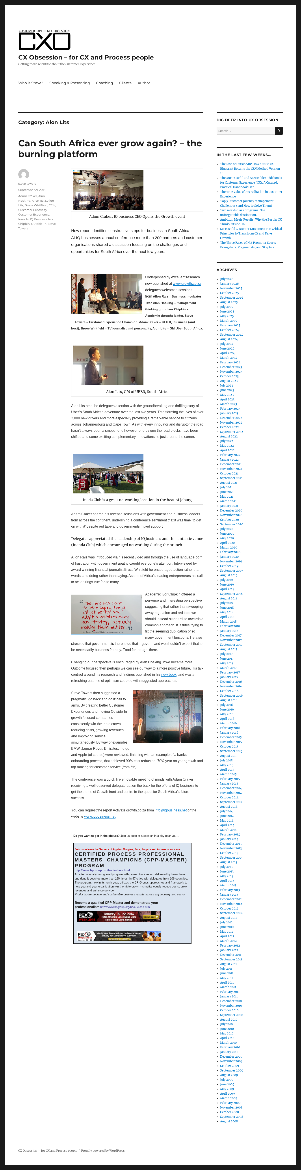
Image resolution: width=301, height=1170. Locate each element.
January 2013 (229, 895)
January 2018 (229, 631)
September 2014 (231, 802)
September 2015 (231, 751)
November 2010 (231, 1006)
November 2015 (231, 742)
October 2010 (229, 1010)
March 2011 (228, 987)
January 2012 (229, 950)
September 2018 (231, 594)
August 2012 (228, 918)
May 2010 (226, 1033)
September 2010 (231, 1015)
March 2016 (228, 723)
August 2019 (229, 575)
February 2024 (230, 362)
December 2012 (231, 899)
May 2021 (226, 497)
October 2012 (229, 908)
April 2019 (227, 589)
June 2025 (227, 311)
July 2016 (226, 705)
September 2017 (231, 645)
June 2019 (227, 584)
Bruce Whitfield (36, 205)
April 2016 (227, 719)
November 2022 (231, 422)
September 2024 (231, 335)
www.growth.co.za (187, 283)
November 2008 (231, 1107)
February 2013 (230, 890)
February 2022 (230, 455)
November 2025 (231, 288)
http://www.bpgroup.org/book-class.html (102, 870)
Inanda (23, 219)
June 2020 (227, 534)
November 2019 (231, 561)
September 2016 (231, 696)
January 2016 (229, 733)
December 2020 (231, 510)
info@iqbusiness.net (171, 810)
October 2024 (229, 330)
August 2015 (228, 756)
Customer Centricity (32, 210)
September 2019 (231, 571)
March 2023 (228, 404)
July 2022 (226, 441)
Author (144, 83)
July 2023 (226, 385)
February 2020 (230, 552)
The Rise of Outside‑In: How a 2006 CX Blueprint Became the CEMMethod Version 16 (250, 168)
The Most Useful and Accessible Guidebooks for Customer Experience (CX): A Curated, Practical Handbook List (251, 182)
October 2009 (229, 1066)
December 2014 (231, 788)
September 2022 (231, 432)
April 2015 (227, 770)
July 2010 (226, 1024)
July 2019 (226, 580)
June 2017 (227, 658)
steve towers (27, 183)
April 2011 (227, 982)
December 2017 (231, 635)
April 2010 (227, 1038)
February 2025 (230, 325)
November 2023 (231, 372)
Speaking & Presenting (69, 83)
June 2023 (227, 390)
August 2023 (229, 381)
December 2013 (231, 844)
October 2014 (229, 797)
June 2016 (227, 709)
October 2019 (229, 566)
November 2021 (231, 469)
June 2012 (227, 927)
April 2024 (227, 353)
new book (169, 674)
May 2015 (226, 765)
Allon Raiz (39, 200)
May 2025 (227, 316)
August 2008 (229, 1121)
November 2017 (231, 640)
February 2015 (230, 779)
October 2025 (229, 293)
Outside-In (38, 223)
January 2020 (229, 557)
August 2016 (229, 700)
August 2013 (228, 862)
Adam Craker (27, 196)
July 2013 (226, 867)
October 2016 (229, 691)
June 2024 (227, 348)
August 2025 (229, 302)
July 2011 (226, 969)
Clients (125, 83)
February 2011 (230, 992)
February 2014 (230, 834)
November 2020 (231, 515)
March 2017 (228, 668)
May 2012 (226, 932)
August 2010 (228, 1019)
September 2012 (231, 913)
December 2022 (231, 418)
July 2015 (226, 760)
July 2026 (226, 279)
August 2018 (228, 598)
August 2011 (228, 964)
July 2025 (226, 307)
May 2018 (226, 612)
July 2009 (226, 1080)
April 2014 (227, 825)
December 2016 (231, 682)
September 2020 (231, 524)
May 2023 (227, 395)
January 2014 (229, 839)
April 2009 (227, 1094)
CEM (52, 205)
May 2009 (227, 1089)
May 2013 (226, 876)
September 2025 (231, 297)
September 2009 (231, 1070)
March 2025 (228, 321)
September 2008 (231, 1117)
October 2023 (229, 376)
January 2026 (229, 284)
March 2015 (228, 774)
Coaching (104, 83)
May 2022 (227, 446)
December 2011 (230, 955)
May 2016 (227, 714)
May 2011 (226, 978)
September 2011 (231, 959)
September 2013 (231, 857)
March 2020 (228, 547)
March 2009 (228, 1098)
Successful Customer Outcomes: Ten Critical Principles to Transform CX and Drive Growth (251, 233)
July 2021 (226, 487)
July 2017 (226, 654)
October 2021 (229, 473)
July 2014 (226, 811)
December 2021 (231, 464)
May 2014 (226, 820)
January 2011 (229, 996)
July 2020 (226, 529)
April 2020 (227, 543)
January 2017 (229, 677)
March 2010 (228, 1043)
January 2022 (229, 459)
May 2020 (227, 538)
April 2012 (227, 936)
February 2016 (230, 728)
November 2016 (231, 686)
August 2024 (229, 339)
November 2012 (231, 904)
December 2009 (231, 1056)
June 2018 (227, 608)
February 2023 (230, 409)
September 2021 (231, 478)
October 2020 (229, 520)
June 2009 (227, 1084)
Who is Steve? (30, 83)
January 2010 (229, 1052)
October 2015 (229, 746)
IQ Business (38, 219)
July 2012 (226, 922)
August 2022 (229, 436)
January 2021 (229, 506)
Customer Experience (33, 214)
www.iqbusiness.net (99, 816)
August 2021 (228, 483)
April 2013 (227, 881)
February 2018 (230, 626)
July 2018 (226, 603)
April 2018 (227, 617)
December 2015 (231, 737)
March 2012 (228, 941)
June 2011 (226, 973)
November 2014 (231, 793)
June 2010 (227, 1029)
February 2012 (230, 945)
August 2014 (228, 807)
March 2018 (228, 621)
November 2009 (231, 1061)
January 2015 (229, 783)
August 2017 (228, 649)
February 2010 (230, 1047)
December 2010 (231, 1001)
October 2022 (229, 427)
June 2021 (227, 492)
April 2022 (227, 450)
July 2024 (226, 344)
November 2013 (231, 848)
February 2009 (230, 1103)
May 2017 (226, 663)
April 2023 (227, 399)
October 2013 (229, 853)
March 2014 (228, 830)
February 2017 (230, 672)
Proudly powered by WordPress (103, 1151)
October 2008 (229, 1112)
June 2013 (227, 871)
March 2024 (228, 358)
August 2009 (229, 1075)
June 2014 (227, 816)
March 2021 (228, 501)
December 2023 (231, 367)
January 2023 (229, 413)
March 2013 (228, 885)
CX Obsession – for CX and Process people (86, 57)
